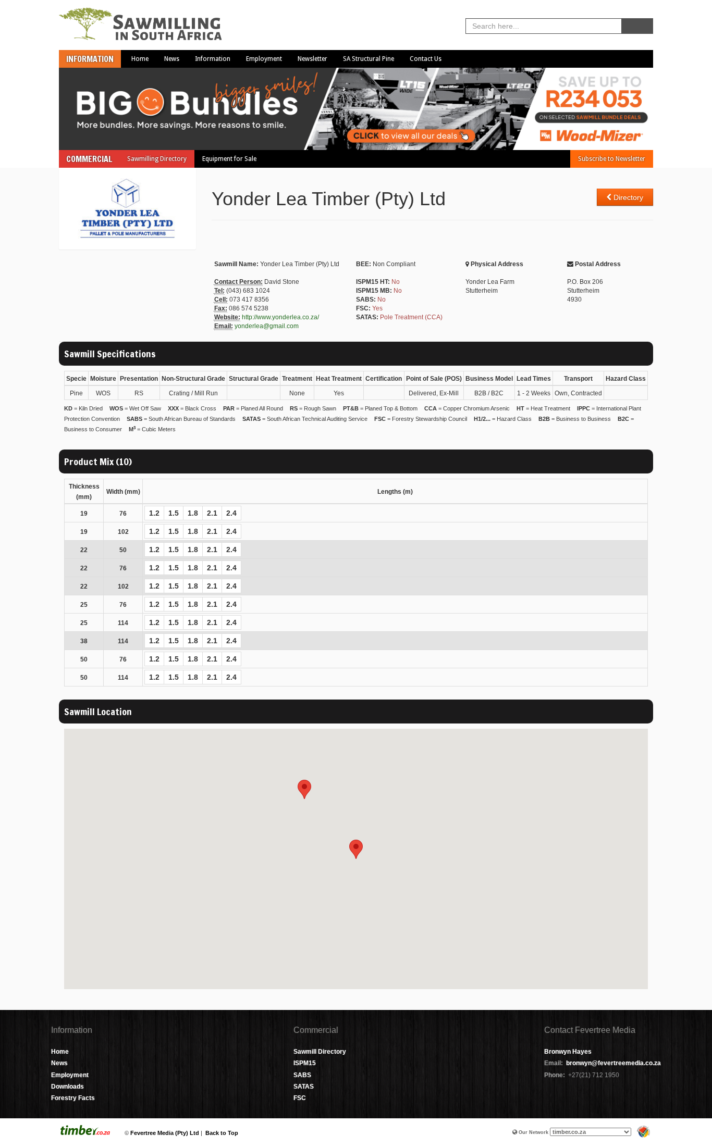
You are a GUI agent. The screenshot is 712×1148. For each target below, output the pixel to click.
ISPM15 (304, 1063)
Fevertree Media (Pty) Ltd (164, 1133)
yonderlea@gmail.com (267, 326)
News (171, 59)
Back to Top (221, 1133)
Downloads (67, 1086)
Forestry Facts (73, 1098)
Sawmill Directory (319, 1051)
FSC (299, 1098)
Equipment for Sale (229, 159)
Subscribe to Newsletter (611, 159)
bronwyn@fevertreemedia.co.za (613, 1063)
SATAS (303, 1086)
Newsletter (312, 59)
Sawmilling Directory (157, 159)
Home (140, 59)
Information (90, 59)
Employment (264, 59)
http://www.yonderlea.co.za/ (280, 317)
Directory (627, 197)
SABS (302, 1075)
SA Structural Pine (368, 59)
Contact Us (425, 59)
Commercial (89, 159)
